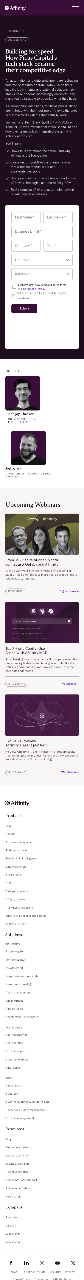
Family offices (14, 1000)
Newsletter (12, 1196)
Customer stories (16, 1147)
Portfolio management (19, 1118)
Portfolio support (16, 1051)
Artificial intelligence (18, 842)
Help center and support (21, 1180)
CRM (8, 825)
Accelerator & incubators (21, 1017)
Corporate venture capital (22, 976)
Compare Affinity (16, 1155)
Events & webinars (17, 1163)
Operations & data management (26, 1110)
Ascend (10, 834)
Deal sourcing (14, 1043)
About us (11, 1217)
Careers (10, 1225)
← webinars (15, 30)
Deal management (17, 1034)
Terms (13, 1272)
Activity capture (16, 850)
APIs (8, 883)
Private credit (14, 968)
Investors (11, 1093)
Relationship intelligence (21, 858)
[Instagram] (42, 1263)
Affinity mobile (15, 899)
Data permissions (16, 891)
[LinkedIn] (26, 1263)
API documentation (17, 1188)
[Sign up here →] (69, 591)
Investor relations (16, 1059)
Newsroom (12, 1242)
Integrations (13, 874)
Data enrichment (16, 866)
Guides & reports (16, 1171)
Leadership (12, 1233)
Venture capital (15, 959)
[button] (75, 7)
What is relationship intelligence (26, 915)
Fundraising (12, 1067)
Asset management (18, 992)
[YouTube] (57, 1263)
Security (55, 1272)
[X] (73, 1263)
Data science (13, 1085)
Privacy (70, 1272)
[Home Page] (15, 7)
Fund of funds (14, 1008)
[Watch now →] (70, 684)
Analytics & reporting (19, 907)
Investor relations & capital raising (27, 1101)
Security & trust (15, 924)
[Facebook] (11, 1263)
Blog (8, 1139)
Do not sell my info (34, 1272)
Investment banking (18, 984)
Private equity (14, 951)
